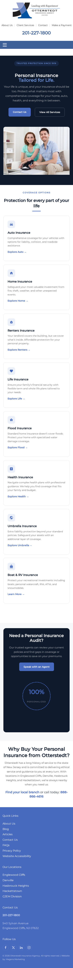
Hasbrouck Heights (16, 885)
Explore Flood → (18, 447)
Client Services (25, 25)
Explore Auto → (17, 251)
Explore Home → (18, 300)
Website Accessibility (17, 856)
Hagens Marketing (15, 959)
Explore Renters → (19, 349)
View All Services (49, 112)
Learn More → (16, 594)
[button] (5, 45)
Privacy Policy (12, 850)
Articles (8, 834)
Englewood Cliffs (14, 874)
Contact (43, 25)
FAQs (6, 845)
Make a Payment (62, 25)
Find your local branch (22, 792)
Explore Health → (18, 496)
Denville (8, 880)
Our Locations (12, 867)
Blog (6, 829)
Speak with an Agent (37, 666)
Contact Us (19, 112)
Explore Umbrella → (20, 545)
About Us (7, 25)
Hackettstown (12, 891)
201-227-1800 (36, 33)
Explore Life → (16, 398)
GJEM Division (12, 896)
